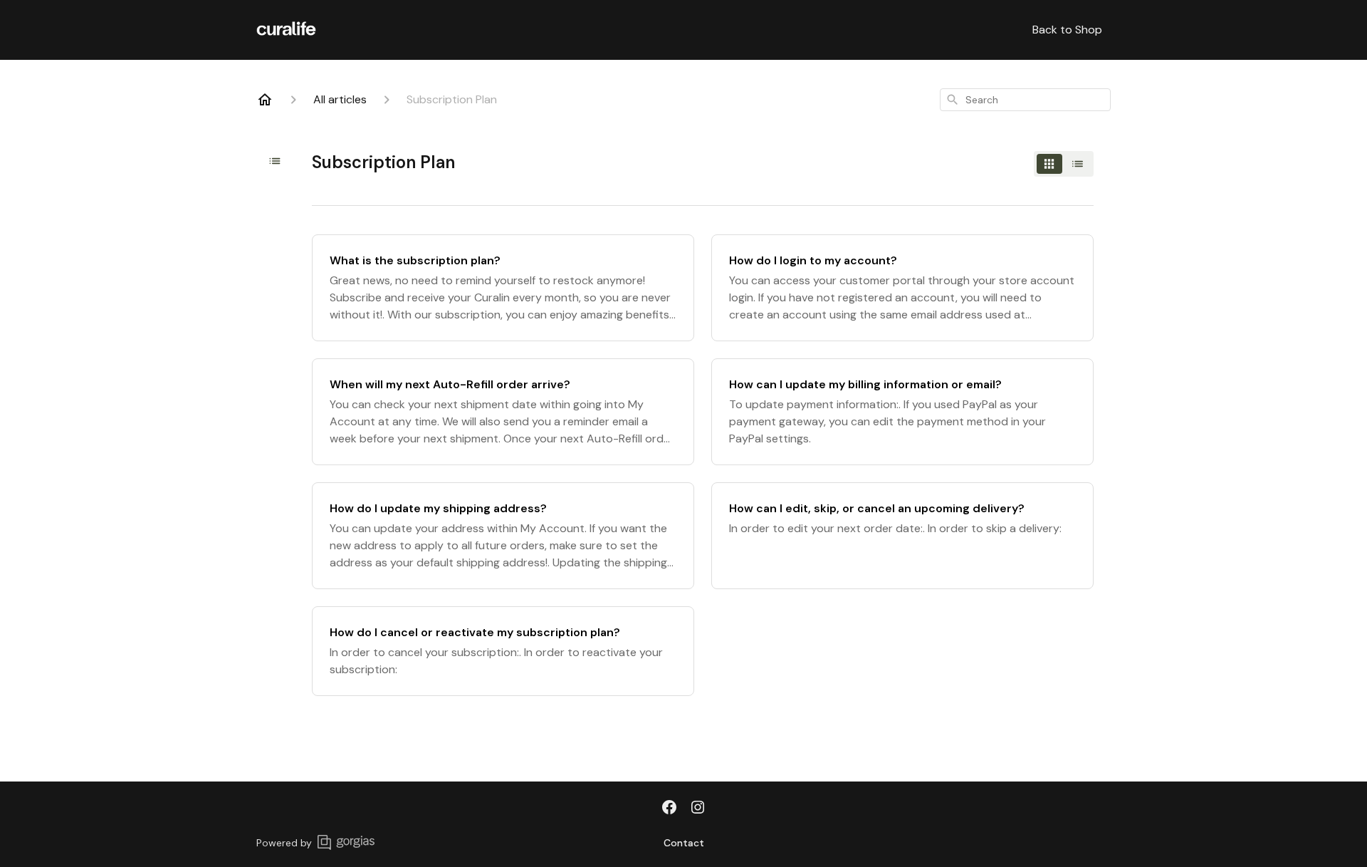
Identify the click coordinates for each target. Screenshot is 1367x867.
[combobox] (1025, 99)
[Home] (264, 99)
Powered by (284, 842)
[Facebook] (669, 809)
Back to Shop (1067, 29)
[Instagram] (697, 809)
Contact (684, 842)
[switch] (1064, 164)
